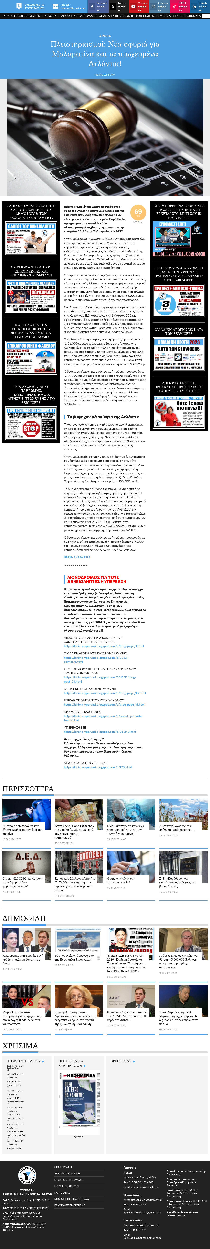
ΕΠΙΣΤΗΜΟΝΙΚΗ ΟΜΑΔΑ (68, 1179)
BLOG (130, 16)
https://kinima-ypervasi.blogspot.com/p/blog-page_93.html (105, 693)
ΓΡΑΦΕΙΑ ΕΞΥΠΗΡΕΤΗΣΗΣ (69, 1205)
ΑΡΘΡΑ (105, 36)
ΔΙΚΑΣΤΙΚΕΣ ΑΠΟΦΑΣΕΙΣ (79, 16)
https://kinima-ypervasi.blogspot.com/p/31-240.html (100, 731)
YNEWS (165, 16)
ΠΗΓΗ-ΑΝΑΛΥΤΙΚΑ (77, 557)
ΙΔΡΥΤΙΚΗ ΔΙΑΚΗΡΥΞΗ (67, 1186)
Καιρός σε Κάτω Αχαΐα (15, 1118)
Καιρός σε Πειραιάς (14, 1085)
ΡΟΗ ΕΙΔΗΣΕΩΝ (147, 16)
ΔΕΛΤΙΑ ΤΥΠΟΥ (110, 16)
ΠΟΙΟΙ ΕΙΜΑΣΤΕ (28, 16)
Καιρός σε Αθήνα (13, 1068)
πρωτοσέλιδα (79, 1137)
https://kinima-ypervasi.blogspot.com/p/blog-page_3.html (104, 646)
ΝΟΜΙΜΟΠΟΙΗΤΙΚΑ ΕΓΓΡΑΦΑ (71, 1198)
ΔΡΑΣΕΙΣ (50, 16)
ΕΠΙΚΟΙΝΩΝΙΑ (191, 16)
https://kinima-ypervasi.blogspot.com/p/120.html (98, 767)
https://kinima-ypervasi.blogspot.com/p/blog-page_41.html (104, 704)
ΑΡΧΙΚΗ (9, 16)
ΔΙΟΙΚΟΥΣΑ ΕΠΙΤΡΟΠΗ (67, 1173)
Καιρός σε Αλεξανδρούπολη (16, 1135)
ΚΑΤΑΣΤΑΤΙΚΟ (62, 1192)
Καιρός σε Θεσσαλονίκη (15, 1101)
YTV (176, 16)
